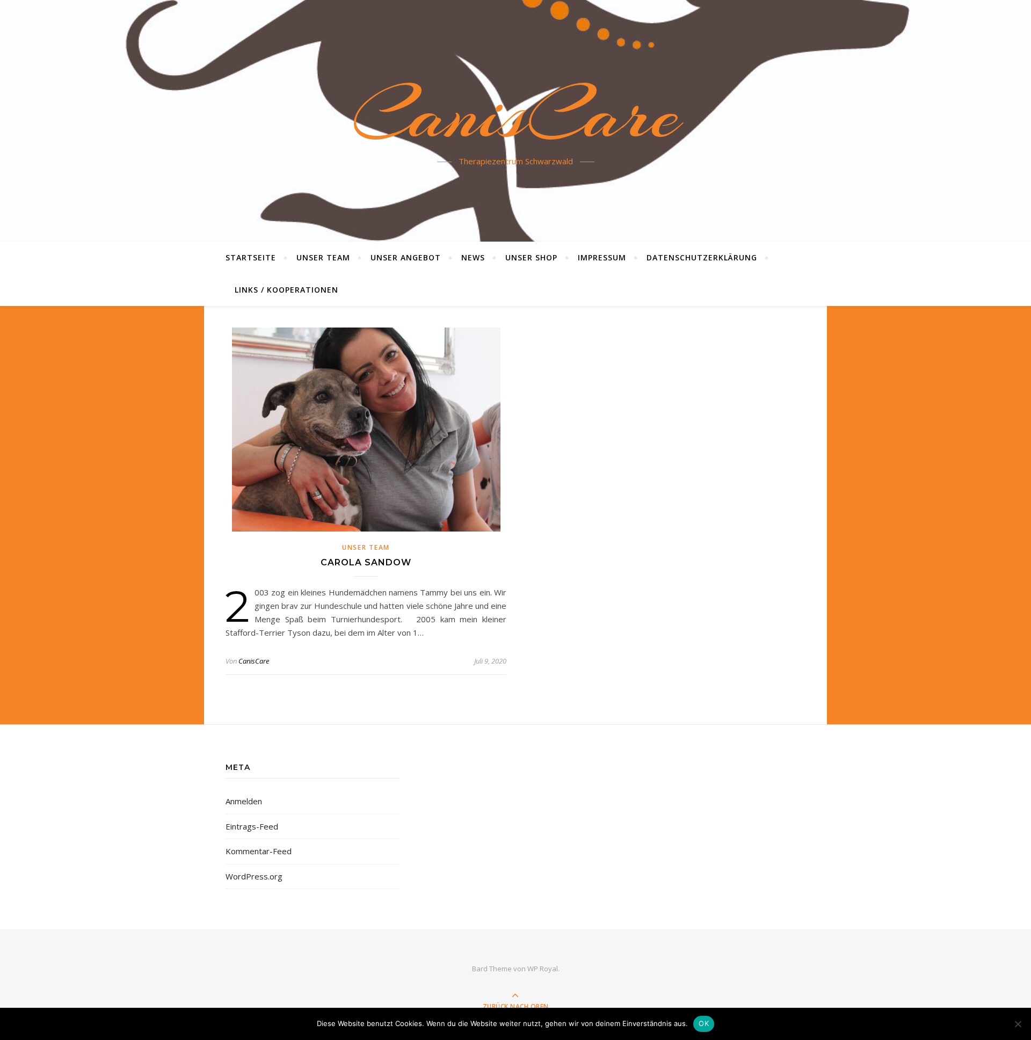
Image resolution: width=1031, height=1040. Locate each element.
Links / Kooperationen (286, 290)
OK (704, 1023)
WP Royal (542, 968)
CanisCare (516, 114)
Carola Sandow (366, 562)
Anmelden (244, 801)
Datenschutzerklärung (702, 257)
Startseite (251, 257)
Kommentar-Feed (259, 851)
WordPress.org (254, 876)
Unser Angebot (406, 257)
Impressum (602, 257)
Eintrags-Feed (252, 826)
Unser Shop (531, 257)
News (473, 257)
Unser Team (323, 257)
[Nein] (1017, 1024)
